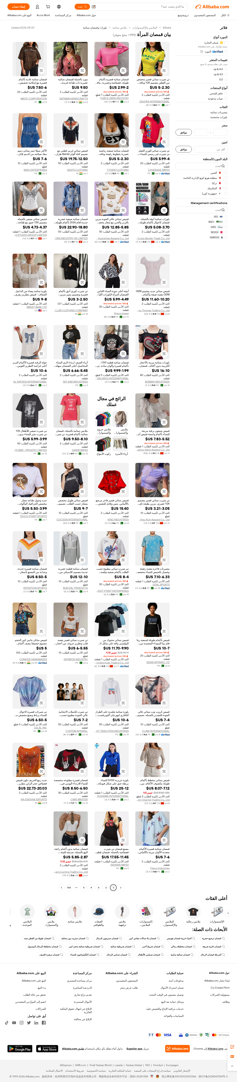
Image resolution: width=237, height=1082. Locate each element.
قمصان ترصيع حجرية (211, 938)
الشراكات (41, 1008)
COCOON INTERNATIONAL (72, 519)
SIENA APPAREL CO (158, 662)
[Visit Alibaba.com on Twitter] (29, 1022)
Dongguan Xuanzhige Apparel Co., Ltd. (111, 238)
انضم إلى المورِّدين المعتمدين (30, 1001)
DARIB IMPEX (80, 450)
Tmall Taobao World (100, 1065)
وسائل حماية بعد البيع (172, 1001)
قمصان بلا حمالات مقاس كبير (142, 938)
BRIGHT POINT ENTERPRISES (111, 590)
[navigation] (201, 458)
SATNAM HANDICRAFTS (73, 98)
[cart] (47, 7)
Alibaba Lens (215, 1048)
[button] (93, 6)
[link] (232, 1047)
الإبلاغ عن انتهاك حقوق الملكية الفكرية (76, 1010)
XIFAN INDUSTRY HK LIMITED (71, 238)
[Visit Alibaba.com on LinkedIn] (36, 1022)
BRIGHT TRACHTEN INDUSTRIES (111, 731)
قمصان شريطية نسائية (121, 946)
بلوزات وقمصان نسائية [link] (95, 27)
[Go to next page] (61, 887)
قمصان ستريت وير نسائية (73, 938)
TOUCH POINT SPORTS (33, 516)
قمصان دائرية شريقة (212, 946)
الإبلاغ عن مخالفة (83, 1019)
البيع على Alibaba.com (34, 980)
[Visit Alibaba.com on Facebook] (43, 1022)
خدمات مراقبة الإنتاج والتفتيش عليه (165, 1008)
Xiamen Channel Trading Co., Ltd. (152, 799)
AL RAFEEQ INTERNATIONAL (30, 381)
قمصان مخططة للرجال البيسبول (43, 946)
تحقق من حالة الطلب (34, 994)
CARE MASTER (79, 799)
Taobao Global (134, 1065)
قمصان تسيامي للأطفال (149, 954)
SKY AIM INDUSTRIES (75, 381)
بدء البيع (42, 987)
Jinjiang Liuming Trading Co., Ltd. (71, 871)
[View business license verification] (152, 1076)
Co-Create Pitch (220, 987)
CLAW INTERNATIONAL (156, 731)
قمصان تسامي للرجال (116, 954)
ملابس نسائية (120, 27)
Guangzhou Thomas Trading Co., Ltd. (152, 310)
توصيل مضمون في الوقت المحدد (166, 994)
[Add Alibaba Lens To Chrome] (177, 1048)
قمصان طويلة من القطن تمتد (37, 938)
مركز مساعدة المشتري (79, 980)
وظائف (226, 1001)
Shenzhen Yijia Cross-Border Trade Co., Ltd (152, 238)
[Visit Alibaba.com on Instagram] (21, 1022)
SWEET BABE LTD (36, 307)
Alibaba (167, 27)
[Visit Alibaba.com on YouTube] (14, 1022)
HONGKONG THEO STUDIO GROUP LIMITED (30, 234)
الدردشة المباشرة (82, 987)
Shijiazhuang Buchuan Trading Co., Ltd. (111, 662)
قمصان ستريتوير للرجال (107, 938)
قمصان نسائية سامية (180, 954)
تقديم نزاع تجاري (83, 994)
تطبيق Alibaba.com (73, 1048)
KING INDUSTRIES (118, 519)
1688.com (80, 1065)
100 (69, 887)
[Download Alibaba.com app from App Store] (47, 1048)
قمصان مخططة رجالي (181, 946)
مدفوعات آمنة (176, 980)
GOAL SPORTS (161, 584)
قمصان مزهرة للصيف (49, 954)
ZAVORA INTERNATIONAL (154, 101)
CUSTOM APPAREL (77, 731)
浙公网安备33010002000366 (179, 1076)
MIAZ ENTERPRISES (35, 169)
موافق (183, 132)
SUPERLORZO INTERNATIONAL (111, 378)
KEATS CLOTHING (77, 169)
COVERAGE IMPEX (159, 169)
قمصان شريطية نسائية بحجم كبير (84, 946)
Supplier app (134, 1048)
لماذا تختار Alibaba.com (217, 980)
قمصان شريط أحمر (151, 946)
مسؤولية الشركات (220, 994)
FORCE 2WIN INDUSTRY (114, 98)
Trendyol (158, 1065)
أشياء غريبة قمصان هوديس (179, 938)
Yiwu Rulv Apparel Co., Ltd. (154, 519)
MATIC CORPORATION (34, 98)
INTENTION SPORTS (35, 587)
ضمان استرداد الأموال (172, 987)
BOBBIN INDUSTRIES (157, 381)
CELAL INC (40, 727)
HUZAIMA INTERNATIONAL (113, 796)
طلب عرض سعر (129, 987)
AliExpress (66, 1065)
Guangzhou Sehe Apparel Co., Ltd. (152, 449)
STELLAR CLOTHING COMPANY (71, 310)
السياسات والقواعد (174, 1015)
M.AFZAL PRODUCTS (75, 587)
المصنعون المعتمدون (127, 980)
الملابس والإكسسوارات (144, 27)
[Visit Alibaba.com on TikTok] (6, 1022)
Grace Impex (121, 313)
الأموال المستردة (83, 1001)
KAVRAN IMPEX (120, 864)
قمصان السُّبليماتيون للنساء (83, 954)
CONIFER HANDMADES (33, 659)
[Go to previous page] (120, 887)
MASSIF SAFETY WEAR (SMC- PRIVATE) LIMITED (30, 450)
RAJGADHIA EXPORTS (34, 799)
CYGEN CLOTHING (118, 169)
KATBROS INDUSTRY (76, 659)
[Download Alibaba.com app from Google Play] (19, 1048)
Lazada (119, 1065)
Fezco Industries (160, 868)
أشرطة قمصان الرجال (211, 954)
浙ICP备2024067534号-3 (213, 1076)
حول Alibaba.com (219, 972)
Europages (172, 1065)
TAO (147, 1065)
